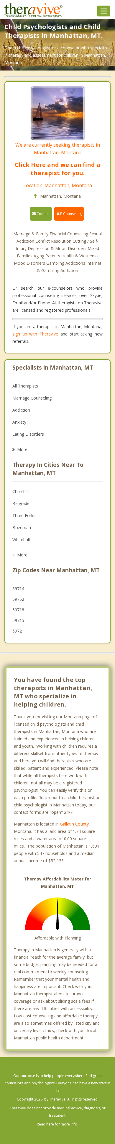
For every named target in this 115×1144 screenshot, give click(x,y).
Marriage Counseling (32, 398)
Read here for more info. (57, 1124)
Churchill (20, 491)
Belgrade (20, 503)
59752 (18, 599)
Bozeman (21, 527)
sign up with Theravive (35, 334)
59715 (18, 620)
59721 (18, 631)
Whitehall (21, 539)
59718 (18, 610)
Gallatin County (74, 824)
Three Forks (23, 515)
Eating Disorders (28, 434)
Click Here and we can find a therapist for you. (57, 169)
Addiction (21, 410)
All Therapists (25, 386)
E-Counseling (70, 213)
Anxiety (19, 422)
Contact (43, 213)
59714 (18, 588)
